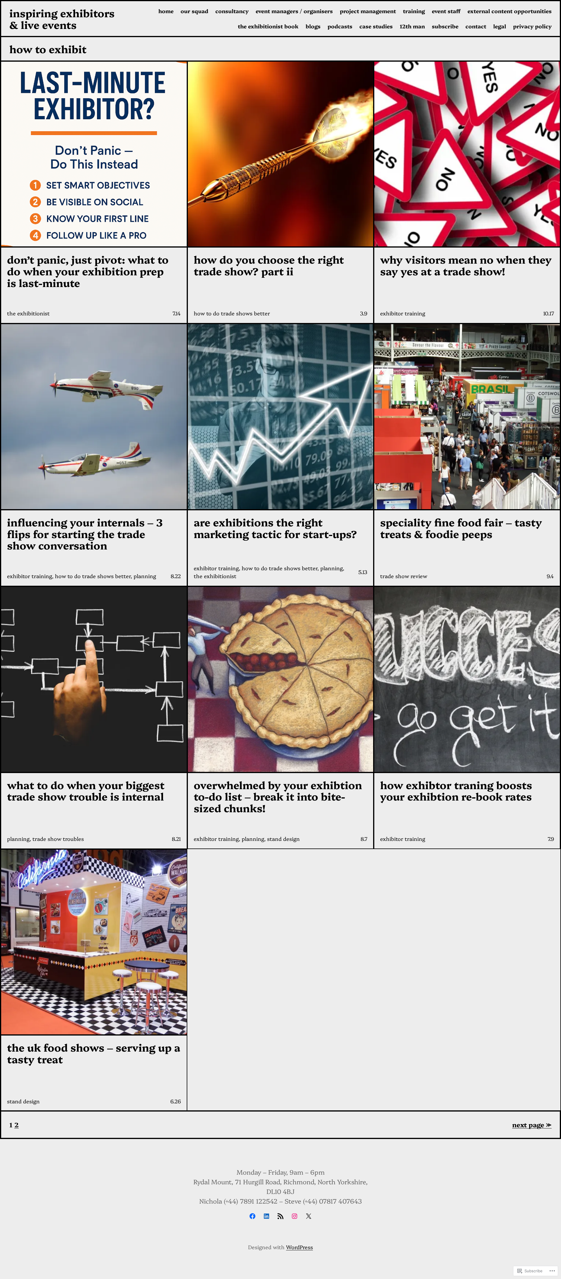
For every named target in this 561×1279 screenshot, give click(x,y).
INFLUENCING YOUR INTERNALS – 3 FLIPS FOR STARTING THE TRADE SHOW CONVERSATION (85, 533)
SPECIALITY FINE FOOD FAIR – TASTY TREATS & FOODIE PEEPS (461, 527)
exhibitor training (402, 313)
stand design (283, 838)
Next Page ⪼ (532, 1124)
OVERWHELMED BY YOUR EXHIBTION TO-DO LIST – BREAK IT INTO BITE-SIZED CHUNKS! (278, 796)
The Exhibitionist (28, 313)
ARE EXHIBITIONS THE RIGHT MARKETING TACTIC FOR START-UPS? (275, 527)
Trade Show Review (403, 576)
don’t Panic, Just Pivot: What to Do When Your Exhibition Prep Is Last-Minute (88, 270)
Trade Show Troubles (58, 838)
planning (145, 576)
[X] (308, 1216)
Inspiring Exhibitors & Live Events (62, 19)
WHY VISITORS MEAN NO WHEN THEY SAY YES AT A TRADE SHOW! (466, 264)
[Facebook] (252, 1216)
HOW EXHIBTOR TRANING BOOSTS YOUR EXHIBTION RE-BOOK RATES (456, 790)
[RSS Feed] (280, 1216)
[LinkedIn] (266, 1216)
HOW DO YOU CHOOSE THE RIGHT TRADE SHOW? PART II (269, 264)
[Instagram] (294, 1216)
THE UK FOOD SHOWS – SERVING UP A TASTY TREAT (93, 1052)
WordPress (299, 1247)
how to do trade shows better (232, 313)
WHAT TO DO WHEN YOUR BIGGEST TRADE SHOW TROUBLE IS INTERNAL (86, 790)
